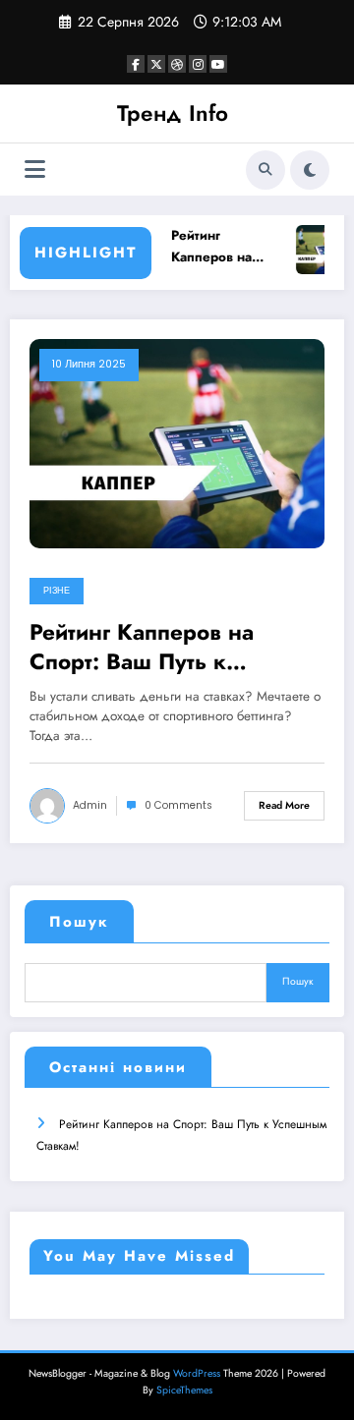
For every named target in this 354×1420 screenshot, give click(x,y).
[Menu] (35, 169)
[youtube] (218, 64)
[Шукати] (265, 170)
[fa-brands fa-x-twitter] (156, 64)
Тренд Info (172, 113)
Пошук (79, 922)
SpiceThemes (184, 1390)
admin (90, 805)
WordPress (196, 1373)
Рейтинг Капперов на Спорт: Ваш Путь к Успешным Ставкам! (222, 246)
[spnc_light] (309, 170)
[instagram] (197, 64)
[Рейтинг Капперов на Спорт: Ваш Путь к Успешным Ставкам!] (177, 443)
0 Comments (178, 805)
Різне (56, 590)
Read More (284, 805)
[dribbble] (177, 64)
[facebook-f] (136, 64)
